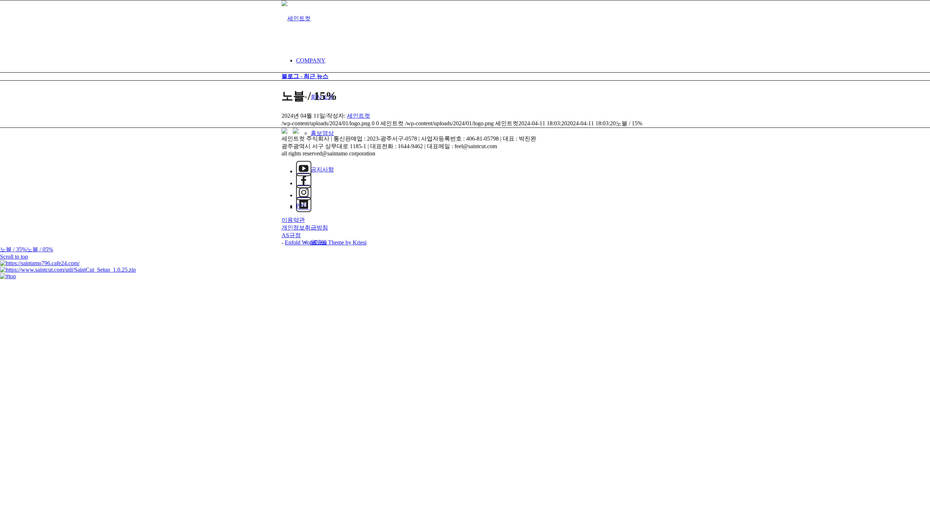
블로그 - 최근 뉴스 (305, 76)
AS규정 (291, 235)
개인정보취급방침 (305, 227)
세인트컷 (358, 116)
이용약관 (293, 220)
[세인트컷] (296, 18)
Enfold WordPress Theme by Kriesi (326, 242)
